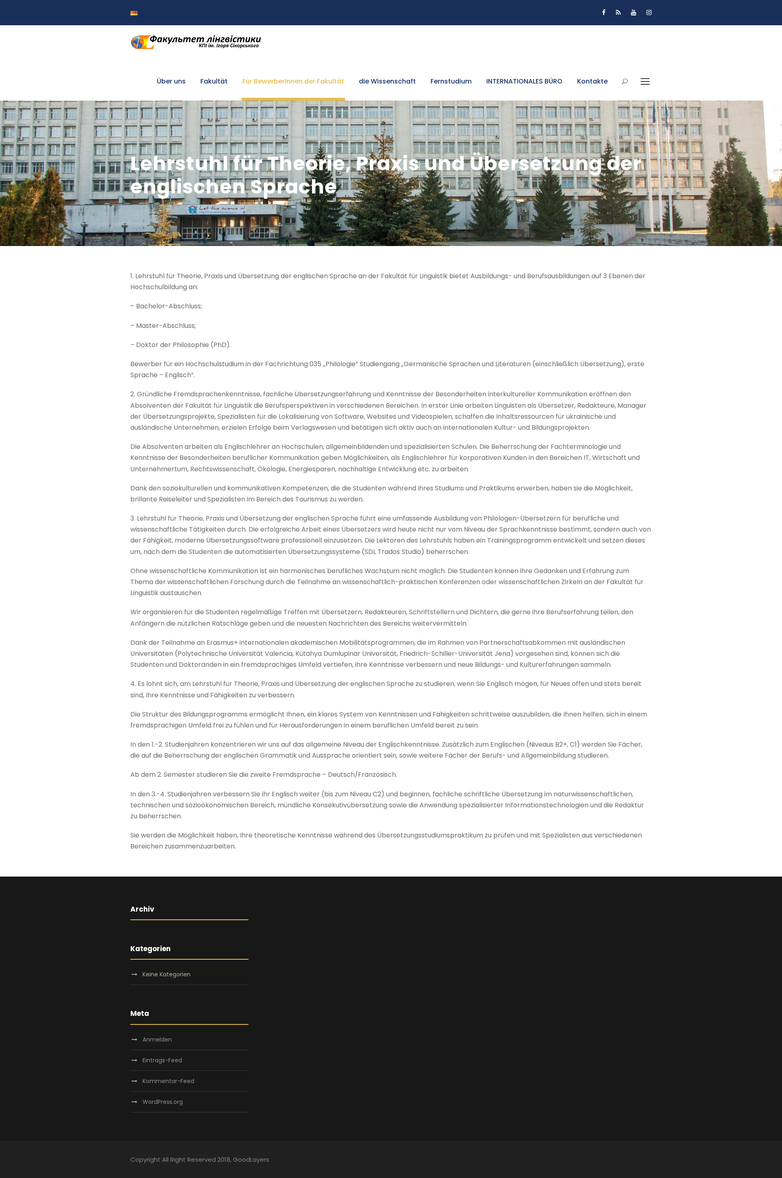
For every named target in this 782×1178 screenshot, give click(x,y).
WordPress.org (163, 1102)
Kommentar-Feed (168, 1081)
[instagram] (649, 12)
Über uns (171, 81)
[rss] (618, 12)
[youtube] (633, 12)
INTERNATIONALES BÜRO (524, 81)
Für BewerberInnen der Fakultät (293, 81)
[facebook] (604, 12)
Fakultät (214, 81)
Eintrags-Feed (162, 1060)
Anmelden (157, 1039)
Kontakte (592, 81)
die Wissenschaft (387, 81)
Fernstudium (451, 81)
